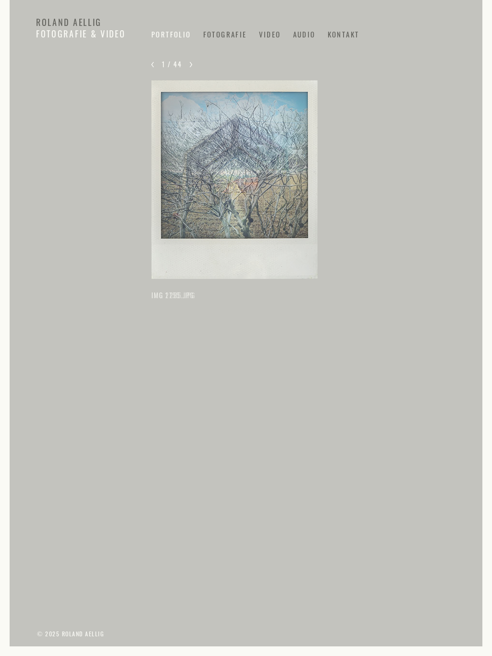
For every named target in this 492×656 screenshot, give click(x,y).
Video (270, 34)
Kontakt (343, 34)
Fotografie (225, 34)
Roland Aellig (69, 22)
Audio (304, 34)
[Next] (191, 65)
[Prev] (153, 65)
